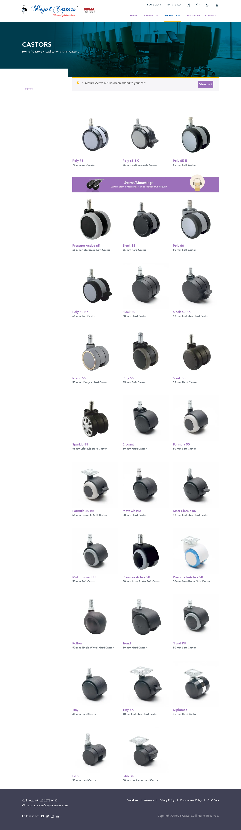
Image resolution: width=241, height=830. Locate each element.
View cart (205, 84)
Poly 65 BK (131, 160)
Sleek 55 (179, 378)
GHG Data (213, 800)
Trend (127, 643)
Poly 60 (178, 245)
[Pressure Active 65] (95, 219)
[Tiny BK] (146, 683)
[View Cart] (207, 4)
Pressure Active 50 (136, 577)
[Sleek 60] (146, 285)
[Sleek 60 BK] (196, 285)
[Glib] (95, 749)
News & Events (154, 4)
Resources (193, 15)
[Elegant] (146, 418)
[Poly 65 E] (196, 134)
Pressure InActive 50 (188, 577)
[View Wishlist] (198, 4)
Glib (75, 776)
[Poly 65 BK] (146, 134)
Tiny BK (128, 709)
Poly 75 (77, 160)
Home (133, 15)
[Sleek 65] (146, 219)
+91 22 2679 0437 (46, 800)
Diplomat (180, 709)
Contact (210, 15)
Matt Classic (132, 510)
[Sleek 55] (196, 351)
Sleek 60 (129, 311)
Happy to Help (174, 4)
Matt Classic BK (184, 510)
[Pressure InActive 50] (196, 550)
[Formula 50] (196, 418)
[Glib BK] (146, 749)
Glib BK (128, 776)
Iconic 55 (79, 378)
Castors (37, 51)
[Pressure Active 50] (146, 550)
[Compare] (188, 4)
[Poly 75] (95, 134)
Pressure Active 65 (86, 245)
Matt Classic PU (84, 577)
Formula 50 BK (83, 510)
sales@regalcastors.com (52, 805)
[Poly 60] (196, 219)
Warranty (149, 800)
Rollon (77, 643)
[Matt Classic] (146, 484)
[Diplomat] (196, 683)
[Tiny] (95, 683)
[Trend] (146, 617)
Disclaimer (132, 800)
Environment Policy (191, 800)
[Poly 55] (146, 351)
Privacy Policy (167, 800)
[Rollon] (95, 617)
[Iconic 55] (95, 351)
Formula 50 (181, 444)
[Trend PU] (196, 617)
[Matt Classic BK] (196, 484)
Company (149, 15)
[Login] (217, 4)
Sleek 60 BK (182, 311)
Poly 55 (128, 378)
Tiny (75, 709)
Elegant (128, 444)
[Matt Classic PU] (95, 550)
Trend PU (179, 643)
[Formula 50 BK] (95, 484)
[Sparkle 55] (95, 418)
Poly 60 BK (80, 311)
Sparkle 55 (80, 444)
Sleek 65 (129, 245)
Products (170, 15)
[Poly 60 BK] (95, 285)
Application (52, 51)
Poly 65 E (180, 160)
